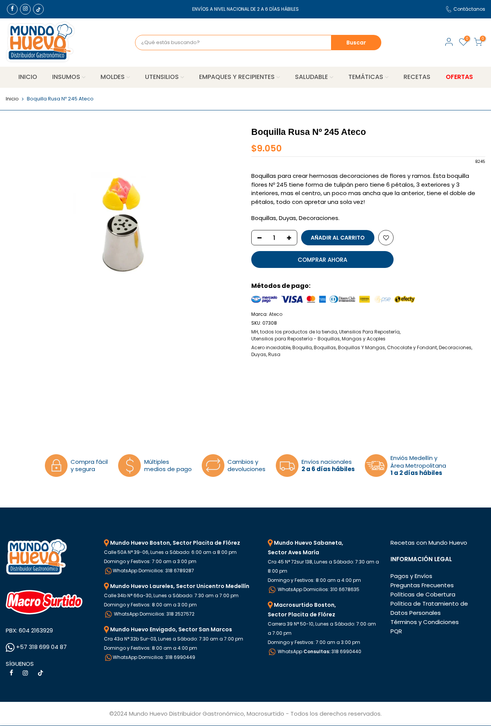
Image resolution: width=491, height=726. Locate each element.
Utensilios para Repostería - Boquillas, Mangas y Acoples (318, 338)
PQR (396, 631)
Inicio (12, 98)
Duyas (258, 354)
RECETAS (417, 76)
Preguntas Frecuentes (422, 585)
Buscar (356, 42)
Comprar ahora (322, 260)
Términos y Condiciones (424, 622)
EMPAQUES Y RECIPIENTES (237, 76)
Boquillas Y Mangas (361, 347)
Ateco (275, 314)
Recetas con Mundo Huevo (428, 543)
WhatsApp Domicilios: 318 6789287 (153, 570)
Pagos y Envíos (411, 576)
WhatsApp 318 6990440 (319, 651)
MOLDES (113, 76)
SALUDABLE (311, 76)
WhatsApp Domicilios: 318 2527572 (153, 614)
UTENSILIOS (162, 76)
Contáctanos (469, 9)
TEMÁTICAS (365, 76)
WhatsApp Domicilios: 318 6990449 (154, 657)
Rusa (274, 354)
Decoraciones (455, 347)
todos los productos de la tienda (298, 332)
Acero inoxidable (270, 347)
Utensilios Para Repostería (369, 332)
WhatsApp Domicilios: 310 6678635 (318, 589)
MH (254, 332)
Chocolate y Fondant (412, 347)
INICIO (27, 76)
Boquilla (302, 347)
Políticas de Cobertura (422, 594)
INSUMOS (66, 76)
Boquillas (325, 347)
